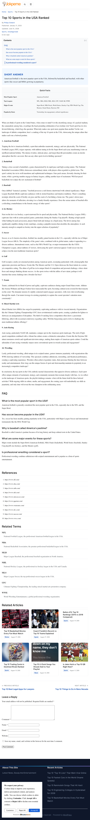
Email (5, 730)
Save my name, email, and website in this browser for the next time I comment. (33, 741)
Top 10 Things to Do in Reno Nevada (71, 689)
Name (5, 724)
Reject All (22, 810)
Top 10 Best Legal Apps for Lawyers (18, 689)
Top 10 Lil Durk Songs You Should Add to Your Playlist (44, 666)
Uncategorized (13, 32)
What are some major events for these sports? (20, 59)
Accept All (34, 810)
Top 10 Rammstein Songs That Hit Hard (64, 785)
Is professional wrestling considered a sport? (21, 62)
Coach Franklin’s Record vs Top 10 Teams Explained (44, 632)
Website (5, 735)
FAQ (6, 45)
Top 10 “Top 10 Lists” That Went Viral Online (66, 773)
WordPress (67, 815)
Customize (10, 810)
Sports (4, 32)
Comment (6, 719)
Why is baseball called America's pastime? (19, 56)
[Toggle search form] (24, 4)
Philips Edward (9, 23)
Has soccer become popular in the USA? (19, 52)
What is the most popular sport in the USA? (20, 49)
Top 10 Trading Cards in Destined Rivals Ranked (14, 665)
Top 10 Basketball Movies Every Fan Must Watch (15, 632)
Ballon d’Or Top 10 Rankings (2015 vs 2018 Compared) (73, 614)
